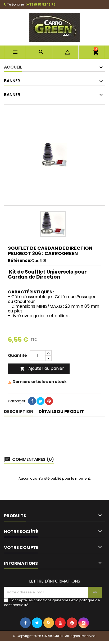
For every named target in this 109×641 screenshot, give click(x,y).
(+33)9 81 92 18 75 (40, 4)
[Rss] (48, 633)
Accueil (13, 67)
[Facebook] (25, 633)
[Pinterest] (49, 409)
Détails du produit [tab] (61, 411)
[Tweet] (40, 409)
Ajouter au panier (42, 368)
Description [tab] (18, 411)
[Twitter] (37, 633)
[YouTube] (60, 633)
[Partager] (32, 409)
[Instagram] (83, 633)
